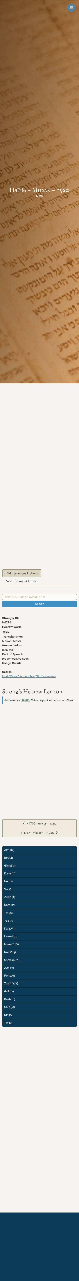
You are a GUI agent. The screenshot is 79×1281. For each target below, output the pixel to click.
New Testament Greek (21, 581)
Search (39, 604)
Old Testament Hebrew (22, 573)
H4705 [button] (25, 700)
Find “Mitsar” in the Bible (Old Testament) (29, 676)
